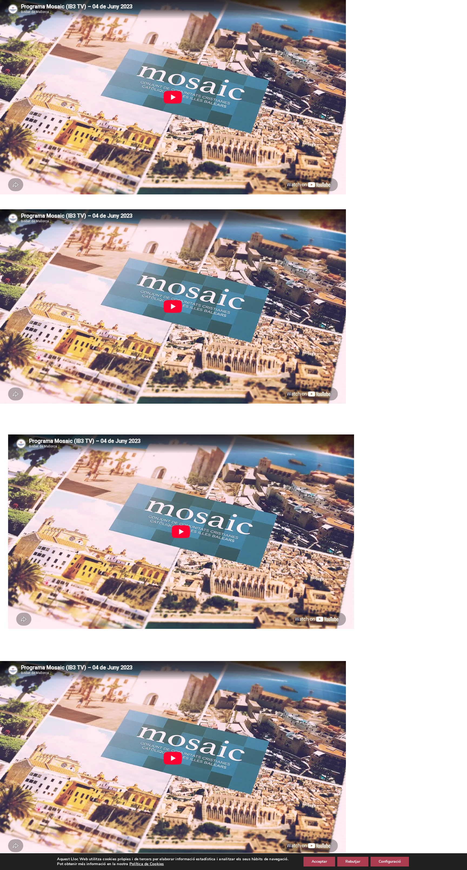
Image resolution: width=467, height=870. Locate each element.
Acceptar (319, 861)
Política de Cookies (146, 863)
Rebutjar (352, 861)
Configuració (390, 861)
